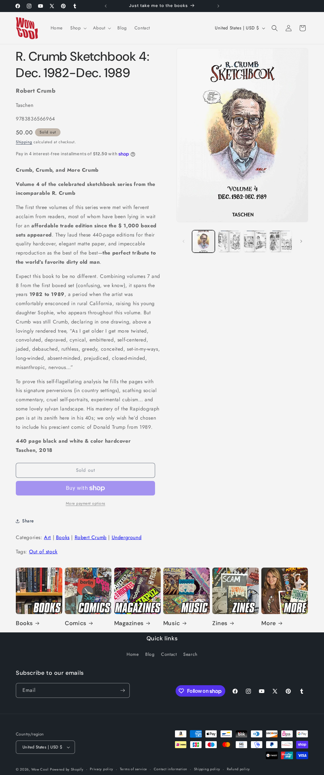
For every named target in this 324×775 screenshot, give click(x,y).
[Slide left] (183, 241)
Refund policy (238, 769)
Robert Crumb (91, 537)
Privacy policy (101, 769)
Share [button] (28, 521)
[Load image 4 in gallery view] (281, 241)
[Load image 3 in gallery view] (255, 241)
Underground (127, 537)
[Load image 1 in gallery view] (203, 241)
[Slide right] (301, 241)
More (268, 623)
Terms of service (133, 769)
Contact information (170, 769)
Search (190, 654)
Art (47, 537)
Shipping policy (207, 769)
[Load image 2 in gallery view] (229, 241)
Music (171, 623)
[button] (77, 27)
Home (133, 654)
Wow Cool (40, 769)
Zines (219, 623)
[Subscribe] (122, 690)
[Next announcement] (218, 6)
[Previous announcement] (106, 6)
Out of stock (43, 551)
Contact (169, 654)
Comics (75, 623)
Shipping (24, 142)
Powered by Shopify (67, 769)
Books (63, 537)
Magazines (129, 623)
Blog (149, 654)
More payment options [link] (85, 503)
